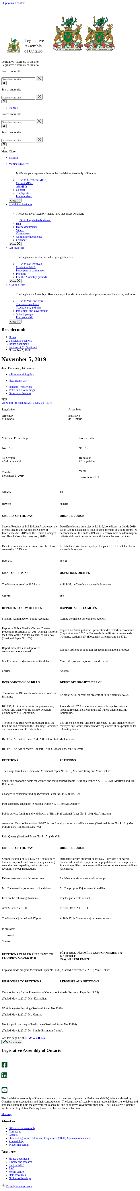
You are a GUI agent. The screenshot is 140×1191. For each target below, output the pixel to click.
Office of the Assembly (22, 1128)
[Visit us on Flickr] (3, 1085)
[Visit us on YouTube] (4, 1092)
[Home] (58, 58)
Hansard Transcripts (20, 386)
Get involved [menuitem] (16, 247)
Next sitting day (19, 380)
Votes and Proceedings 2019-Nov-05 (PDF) (26, 402)
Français (13, 107)
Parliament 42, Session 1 (23, 347)
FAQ (12, 1168)
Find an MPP (16, 1165)
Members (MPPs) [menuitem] (19, 163)
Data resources (17, 1174)
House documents (19, 343)
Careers (13, 1134)
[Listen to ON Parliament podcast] (3, 1082)
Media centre (16, 1171)
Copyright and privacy (19, 1186)
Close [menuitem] (13, 200)
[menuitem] (33, 180)
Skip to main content (13, 3)
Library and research (20, 1161)
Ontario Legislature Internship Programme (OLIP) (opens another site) (49, 1138)
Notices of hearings (20, 1178)
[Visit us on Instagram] (3, 1059)
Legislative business (20, 340)
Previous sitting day (21, 374)
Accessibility (16, 1141)
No (42, 1037)
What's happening (19, 1144)
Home (12, 337)
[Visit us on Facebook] (4, 1066)
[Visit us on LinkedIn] (4, 1077)
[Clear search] (39, 78)
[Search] (4, 83)
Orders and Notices (20, 393)
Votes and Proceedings (22, 390)
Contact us (15, 1131)
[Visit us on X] (3, 1070)
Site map (6, 1114)
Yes (34, 1037)
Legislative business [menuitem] (20, 204)
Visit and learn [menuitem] (17, 284)
